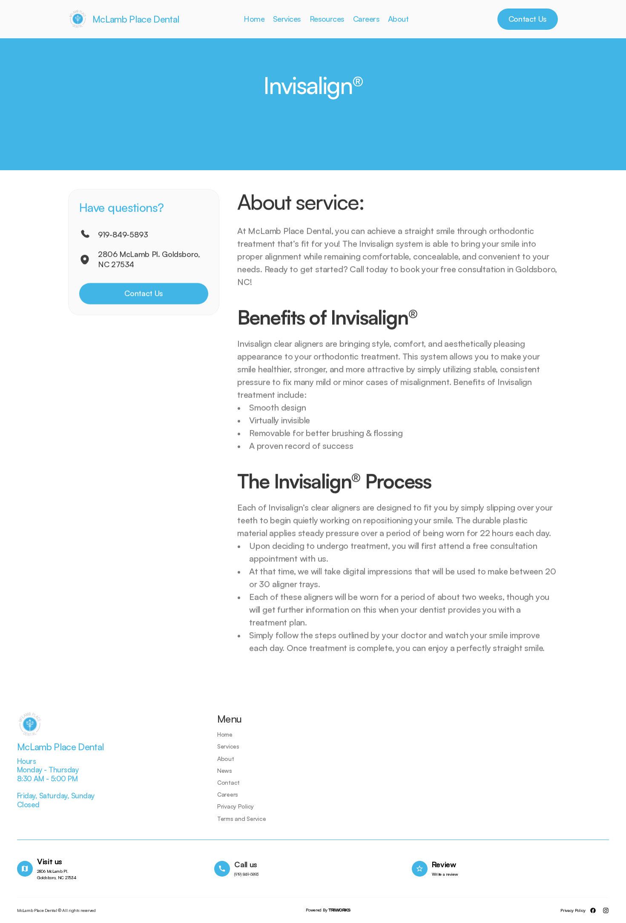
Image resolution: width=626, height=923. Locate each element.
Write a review (445, 874)
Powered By (328, 909)
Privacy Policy (573, 910)
